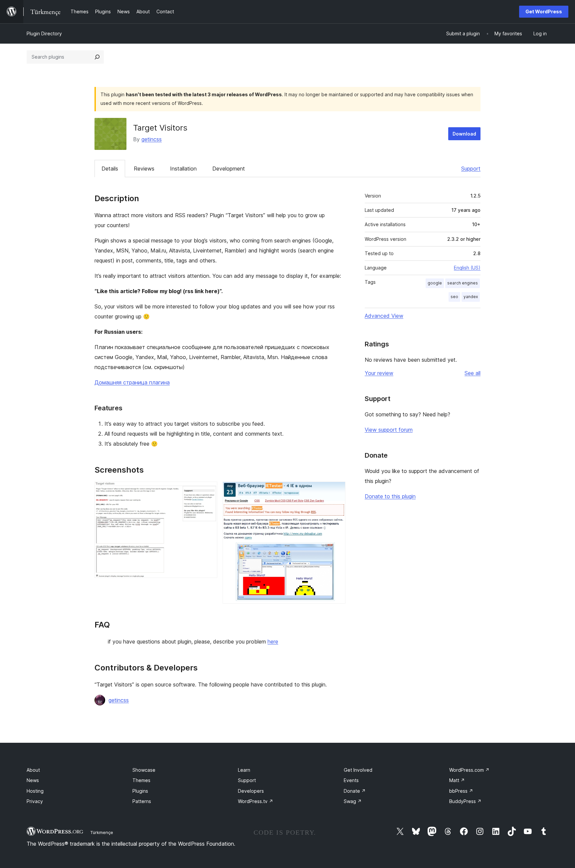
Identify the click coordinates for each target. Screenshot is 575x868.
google (435, 282)
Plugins (140, 791)
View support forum (389, 429)
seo (454, 296)
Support (470, 168)
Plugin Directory (44, 33)
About (33, 770)
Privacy (35, 801)
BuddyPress (465, 801)
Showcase (143, 770)
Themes (141, 780)
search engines (462, 282)
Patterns (141, 801)
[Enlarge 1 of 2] (208, 490)
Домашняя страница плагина (132, 382)
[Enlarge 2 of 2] (336, 490)
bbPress (461, 791)
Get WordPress (543, 11)
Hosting (35, 791)
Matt (457, 780)
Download (464, 134)
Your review (379, 373)
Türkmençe (101, 832)
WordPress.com (469, 770)
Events (351, 780)
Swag (353, 801)
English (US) (467, 267)
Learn (244, 770)
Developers (251, 791)
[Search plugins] (97, 57)
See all (472, 373)
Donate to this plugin (390, 496)
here (273, 641)
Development (228, 168)
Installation (183, 168)
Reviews (144, 168)
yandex (471, 296)
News (33, 780)
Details (109, 168)
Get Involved (358, 770)
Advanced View (384, 315)
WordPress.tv (255, 801)
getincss (151, 139)
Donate (355, 791)
